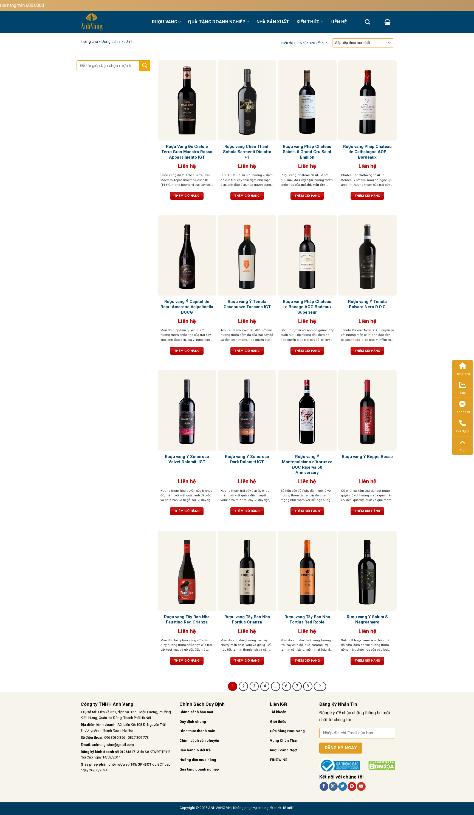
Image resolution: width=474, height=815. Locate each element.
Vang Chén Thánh (285, 740)
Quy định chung (192, 722)
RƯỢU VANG (164, 21)
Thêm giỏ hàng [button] (187, 196)
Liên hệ (339, 21)
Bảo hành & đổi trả (195, 750)
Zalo (462, 393)
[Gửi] (144, 65)
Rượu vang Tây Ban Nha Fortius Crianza (247, 619)
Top (462, 450)
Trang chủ (89, 41)
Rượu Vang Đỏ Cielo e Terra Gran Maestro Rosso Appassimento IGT (186, 152)
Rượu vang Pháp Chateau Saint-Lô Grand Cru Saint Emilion (307, 152)
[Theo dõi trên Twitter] (342, 786)
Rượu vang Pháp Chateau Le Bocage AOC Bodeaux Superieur (307, 307)
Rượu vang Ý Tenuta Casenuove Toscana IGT (247, 304)
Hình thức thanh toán (197, 731)
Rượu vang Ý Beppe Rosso (367, 456)
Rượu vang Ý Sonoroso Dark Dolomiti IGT (247, 459)
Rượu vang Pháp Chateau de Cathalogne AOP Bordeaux (367, 152)
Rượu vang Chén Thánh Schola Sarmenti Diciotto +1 (247, 152)
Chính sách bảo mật (196, 712)
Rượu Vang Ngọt (283, 750)
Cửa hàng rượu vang (287, 731)
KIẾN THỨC (308, 21)
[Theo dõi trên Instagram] (333, 786)
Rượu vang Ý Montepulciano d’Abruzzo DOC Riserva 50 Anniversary (307, 464)
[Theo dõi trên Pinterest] (352, 786)
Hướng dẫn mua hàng (197, 760)
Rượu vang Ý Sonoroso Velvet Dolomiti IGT (187, 459)
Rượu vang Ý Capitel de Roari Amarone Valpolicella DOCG (186, 307)
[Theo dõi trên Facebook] (324, 786)
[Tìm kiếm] (367, 22)
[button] (387, 22)
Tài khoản (278, 712)
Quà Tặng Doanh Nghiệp (217, 21)
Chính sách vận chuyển (199, 740)
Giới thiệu (278, 722)
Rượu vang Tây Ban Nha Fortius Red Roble (307, 619)
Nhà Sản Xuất (272, 21)
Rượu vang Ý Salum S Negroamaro (367, 619)
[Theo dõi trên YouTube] (361, 786)
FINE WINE (278, 760)
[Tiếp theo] (320, 686)
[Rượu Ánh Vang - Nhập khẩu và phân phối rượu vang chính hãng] (112, 22)
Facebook (462, 412)
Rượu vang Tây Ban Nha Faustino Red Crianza (187, 619)
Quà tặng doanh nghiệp (199, 769)
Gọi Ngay (462, 431)
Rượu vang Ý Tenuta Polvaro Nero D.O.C (367, 304)
